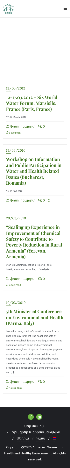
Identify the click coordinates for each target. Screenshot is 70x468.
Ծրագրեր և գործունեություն (36, 432)
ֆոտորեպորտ (22, 126)
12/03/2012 (15, 88)
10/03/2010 (16, 302)
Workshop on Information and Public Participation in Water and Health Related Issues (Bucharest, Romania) (33, 171)
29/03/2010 (16, 218)
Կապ (40, 438)
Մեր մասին (34, 426)
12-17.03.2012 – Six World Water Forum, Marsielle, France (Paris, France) (31, 103)
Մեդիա (23, 438)
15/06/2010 (15, 150)
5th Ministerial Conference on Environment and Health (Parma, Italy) (34, 317)
